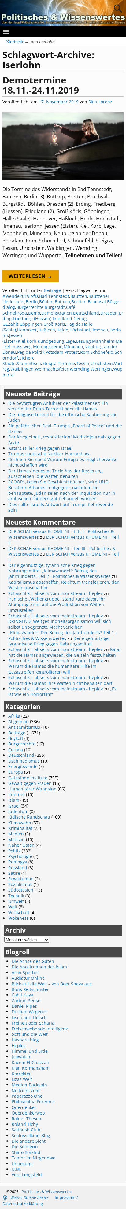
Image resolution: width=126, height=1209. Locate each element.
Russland (17, 868)
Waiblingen (22, 369)
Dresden (109, 313)
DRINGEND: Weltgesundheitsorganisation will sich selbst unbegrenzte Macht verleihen (59, 624)
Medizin (16, 839)
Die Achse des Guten (33, 961)
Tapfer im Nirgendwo (33, 1158)
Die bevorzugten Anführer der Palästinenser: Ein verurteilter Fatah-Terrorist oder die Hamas (58, 406)
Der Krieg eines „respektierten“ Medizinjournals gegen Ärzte (64, 439)
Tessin (82, 363)
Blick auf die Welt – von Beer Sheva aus (52, 984)
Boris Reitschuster (30, 989)
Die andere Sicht (29, 1141)
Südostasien (20, 890)
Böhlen (46, 302)
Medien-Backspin (29, 1085)
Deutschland (86, 313)
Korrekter (21, 1074)
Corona (15, 749)
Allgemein (18, 721)
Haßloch (46, 330)
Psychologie (20, 856)
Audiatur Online (28, 978)
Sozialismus (20, 884)
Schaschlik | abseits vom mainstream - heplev (55, 593)
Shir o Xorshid (26, 1152)
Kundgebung (51, 341)
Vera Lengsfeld (27, 1175)
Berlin (32, 302)
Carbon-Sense (26, 1001)
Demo (34, 313)
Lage (70, 341)
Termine (66, 363)
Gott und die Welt (30, 1034)
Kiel (21, 341)
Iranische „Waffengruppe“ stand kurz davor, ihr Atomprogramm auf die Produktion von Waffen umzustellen (56, 604)
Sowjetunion (21, 879)
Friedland (62, 318)
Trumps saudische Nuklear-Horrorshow (48, 454)
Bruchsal (97, 302)
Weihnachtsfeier (52, 369)
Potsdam (54, 352)
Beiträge (52, 290)
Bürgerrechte (29, 307)
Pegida (24, 352)
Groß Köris (54, 324)
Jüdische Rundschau (29, 817)
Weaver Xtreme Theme (29, 1197)
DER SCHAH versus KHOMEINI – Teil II (63, 539)
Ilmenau (99, 330)
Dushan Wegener (29, 1012)
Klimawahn (19, 823)
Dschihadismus (24, 761)
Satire (14, 873)
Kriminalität (20, 828)
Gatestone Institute (27, 778)
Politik (38, 352)
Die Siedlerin (25, 1146)
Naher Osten (21, 845)
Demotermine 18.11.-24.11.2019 (40, 85)
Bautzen (78, 296)
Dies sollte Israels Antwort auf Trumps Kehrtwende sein (60, 507)
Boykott (15, 738)
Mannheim (103, 341)
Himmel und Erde (30, 1051)
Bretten (79, 302)
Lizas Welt (22, 1079)
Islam (13, 800)
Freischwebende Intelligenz (40, 1029)
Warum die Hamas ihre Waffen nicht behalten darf (60, 683)
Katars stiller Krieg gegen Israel (40, 448)
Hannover (27, 330)
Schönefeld (102, 352)
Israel (14, 806)
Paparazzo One (27, 1096)
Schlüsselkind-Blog (31, 1135)
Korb (31, 341)
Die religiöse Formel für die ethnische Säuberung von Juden (63, 417)
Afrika (14, 716)
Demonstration (56, 313)
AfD (34, 296)
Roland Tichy (25, 1124)
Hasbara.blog (25, 1040)
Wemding (79, 369)
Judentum (18, 811)
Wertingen (101, 369)
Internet (16, 794)
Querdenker (24, 1107)
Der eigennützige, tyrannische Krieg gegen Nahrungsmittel (59, 641)
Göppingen (31, 324)
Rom (84, 352)
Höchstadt (79, 330)
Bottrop (62, 302)
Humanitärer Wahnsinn (32, 789)
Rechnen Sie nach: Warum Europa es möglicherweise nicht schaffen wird (62, 462)
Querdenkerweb (28, 1113)
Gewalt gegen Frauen (30, 783)
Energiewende (23, 766)
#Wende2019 (15, 296)
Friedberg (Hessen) (32, 318)
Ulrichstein (102, 363)
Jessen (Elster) (12, 338)
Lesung (83, 341)
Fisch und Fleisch (29, 1017)
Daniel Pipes (24, 1006)
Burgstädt (55, 307)
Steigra (49, 363)
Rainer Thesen (26, 1119)
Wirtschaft (18, 912)
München (73, 346)
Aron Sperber (25, 972)
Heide (62, 330)
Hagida (73, 324)
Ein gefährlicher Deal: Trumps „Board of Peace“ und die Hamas (65, 428)
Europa (15, 772)
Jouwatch (21, 1056)
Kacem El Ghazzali (30, 1062)
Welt (12, 907)
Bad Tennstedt (54, 296)
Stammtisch (29, 363)
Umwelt (16, 901)
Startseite (15, 41)
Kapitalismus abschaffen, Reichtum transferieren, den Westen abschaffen (64, 584)
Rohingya (17, 862)
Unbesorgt (22, 1163)
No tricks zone (26, 1090)
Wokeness (18, 918)
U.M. (16, 1169)
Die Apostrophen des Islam (39, 967)
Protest (72, 352)
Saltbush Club (26, 1130)
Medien (16, 834)
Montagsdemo (47, 346)
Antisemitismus (24, 727)
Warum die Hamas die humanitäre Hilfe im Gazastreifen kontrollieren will (52, 669)
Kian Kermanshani (31, 1068)
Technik (16, 896)
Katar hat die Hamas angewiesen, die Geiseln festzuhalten (64, 652)
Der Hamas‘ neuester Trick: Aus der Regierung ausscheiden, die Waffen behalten (55, 473)
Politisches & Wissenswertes (46, 1191)
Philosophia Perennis (33, 1101)
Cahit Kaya (22, 995)
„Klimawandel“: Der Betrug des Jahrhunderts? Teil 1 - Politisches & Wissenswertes (62, 635)
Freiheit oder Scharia (33, 1023)
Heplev (19, 1045)
